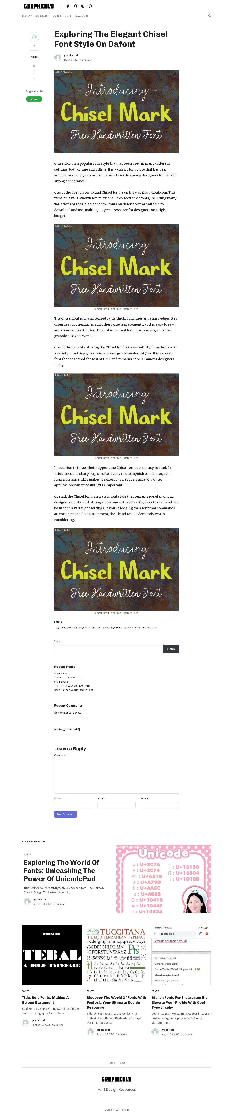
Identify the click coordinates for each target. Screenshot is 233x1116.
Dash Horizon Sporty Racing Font (73, 689)
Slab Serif (81, 15)
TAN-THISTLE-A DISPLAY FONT (72, 685)
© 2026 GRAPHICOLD (116, 1110)
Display (27, 15)
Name (58, 798)
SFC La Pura (61, 681)
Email (101, 798)
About (34, 99)
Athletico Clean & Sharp (68, 677)
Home (111, 1062)
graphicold (71, 55)
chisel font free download (98, 627)
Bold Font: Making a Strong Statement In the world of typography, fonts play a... (50, 1011)
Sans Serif (42, 15)
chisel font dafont (71, 627)
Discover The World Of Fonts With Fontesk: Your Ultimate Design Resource (116, 1002)
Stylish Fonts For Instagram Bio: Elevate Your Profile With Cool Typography (180, 1002)
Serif (68, 15)
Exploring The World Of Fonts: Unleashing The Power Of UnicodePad (61, 870)
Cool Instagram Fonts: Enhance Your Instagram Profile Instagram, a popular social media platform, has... (181, 1018)
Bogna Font (61, 673)
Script (57, 15)
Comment (60, 755)
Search (58, 641)
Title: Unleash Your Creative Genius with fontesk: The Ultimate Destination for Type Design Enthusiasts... (114, 1018)
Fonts (58, 622)
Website (145, 798)
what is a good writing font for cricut (135, 627)
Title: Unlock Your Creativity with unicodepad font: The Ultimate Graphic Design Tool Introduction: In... (64, 890)
